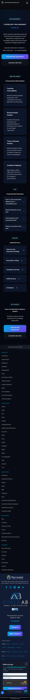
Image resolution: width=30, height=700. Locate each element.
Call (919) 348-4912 (15, 63)
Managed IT (5, 363)
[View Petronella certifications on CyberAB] (15, 599)
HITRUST (4, 464)
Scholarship (5, 562)
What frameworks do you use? (13, 211)
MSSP (3, 388)
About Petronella (6, 548)
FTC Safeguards (6, 456)
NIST (3, 413)
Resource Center (6, 526)
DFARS (3, 442)
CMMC (3, 406)
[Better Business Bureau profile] (15, 609)
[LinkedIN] (15, 588)
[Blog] (23, 588)
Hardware (4, 366)
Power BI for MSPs (6, 511)
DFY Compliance (6, 391)
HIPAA (3, 410)
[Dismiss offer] (26, 664)
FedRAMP (4, 446)
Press (3, 559)
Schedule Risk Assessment (15, 56)
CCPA (3, 439)
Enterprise (4, 493)
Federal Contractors (7, 479)
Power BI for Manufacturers (9, 500)
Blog (3, 519)
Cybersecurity (5, 359)
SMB (3, 489)
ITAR (3, 467)
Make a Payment (15, 634)
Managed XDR (5, 370)
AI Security (18, 647)
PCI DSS (4, 421)
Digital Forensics (6, 381)
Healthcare (5, 475)
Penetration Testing (7, 377)
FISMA (3, 453)
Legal (3, 486)
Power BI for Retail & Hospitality (10, 504)
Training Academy (6, 398)
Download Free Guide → (15, 688)
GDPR (3, 435)
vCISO (3, 373)
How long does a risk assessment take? (12, 219)
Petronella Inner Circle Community (10, 537)
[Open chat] (25, 691)
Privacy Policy (18, 691)
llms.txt (3, 529)
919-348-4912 (15, 621)
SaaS (3, 497)
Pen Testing (21, 643)
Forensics (4, 647)
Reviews (4, 555)
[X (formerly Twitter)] (11, 588)
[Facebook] (6, 588)
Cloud (20, 651)
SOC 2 (3, 417)
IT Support (14, 655)
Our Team (4, 552)
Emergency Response (7, 569)
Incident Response (7, 384)
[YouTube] (19, 588)
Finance (4, 482)
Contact (4, 566)
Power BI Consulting (7, 395)
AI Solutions (5, 356)
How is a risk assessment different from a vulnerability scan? (13, 201)
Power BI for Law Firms (7, 507)
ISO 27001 (4, 431)
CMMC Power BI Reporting (8, 428)
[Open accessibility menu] (2, 692)
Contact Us (15, 627)
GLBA (3, 460)
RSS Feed (4, 540)
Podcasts (4, 522)
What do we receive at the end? (13, 227)
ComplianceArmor (6, 424)
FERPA (3, 449)
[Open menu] (27, 3)
